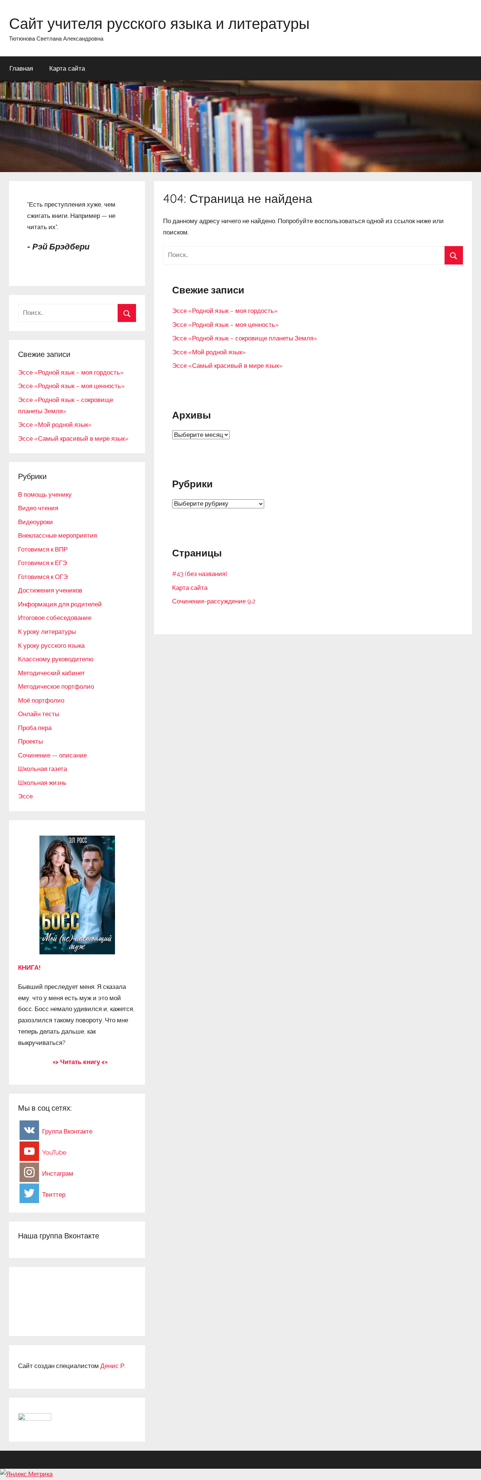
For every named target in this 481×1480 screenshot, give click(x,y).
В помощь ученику (45, 494)
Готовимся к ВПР (43, 549)
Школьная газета (42, 769)
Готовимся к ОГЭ (43, 577)
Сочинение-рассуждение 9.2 (214, 601)
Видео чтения (38, 508)
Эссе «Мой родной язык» (209, 352)
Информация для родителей (60, 604)
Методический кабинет (51, 673)
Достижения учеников (50, 590)
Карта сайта (67, 68)
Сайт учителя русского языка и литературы (159, 23)
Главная (21, 68)
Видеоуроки (35, 522)
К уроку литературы (47, 631)
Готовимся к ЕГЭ (42, 563)
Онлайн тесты (38, 714)
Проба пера (34, 728)
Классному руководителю (56, 659)
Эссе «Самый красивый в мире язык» (227, 365)
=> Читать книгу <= (80, 1062)
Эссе (25, 796)
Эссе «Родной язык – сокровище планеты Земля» (244, 338)
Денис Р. (113, 1366)
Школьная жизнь (42, 782)
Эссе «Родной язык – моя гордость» (225, 310)
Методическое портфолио (56, 686)
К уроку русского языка (51, 645)
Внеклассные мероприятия (57, 535)
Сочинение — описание (52, 755)
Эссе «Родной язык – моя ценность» (225, 324)
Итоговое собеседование (54, 617)
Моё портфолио (41, 700)
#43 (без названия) (199, 573)
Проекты (30, 741)
